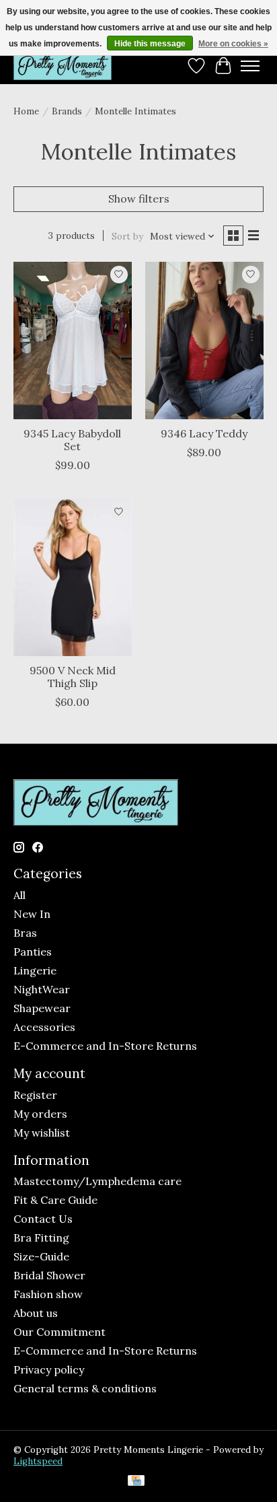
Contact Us (43, 1218)
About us (35, 1313)
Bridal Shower (49, 1275)
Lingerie (34, 970)
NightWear (41, 989)
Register (35, 1095)
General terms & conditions (85, 1388)
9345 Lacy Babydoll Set (72, 440)
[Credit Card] (136, 1482)
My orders (40, 1113)
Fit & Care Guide (55, 1200)
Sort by (127, 236)
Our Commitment (59, 1331)
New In (31, 914)
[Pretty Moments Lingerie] (62, 65)
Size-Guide (41, 1256)
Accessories (44, 1027)
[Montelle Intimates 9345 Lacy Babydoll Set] (72, 340)
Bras (25, 932)
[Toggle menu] (250, 65)
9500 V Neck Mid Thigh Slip (73, 677)
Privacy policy (48, 1369)
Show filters (138, 198)
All (19, 895)
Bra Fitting (41, 1237)
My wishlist (41, 1132)
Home (26, 111)
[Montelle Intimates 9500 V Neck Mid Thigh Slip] (72, 577)
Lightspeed (38, 1461)
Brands (67, 111)
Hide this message (150, 43)
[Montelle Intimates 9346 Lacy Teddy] (204, 340)
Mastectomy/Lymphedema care (97, 1181)
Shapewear (42, 1008)
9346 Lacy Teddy (204, 433)
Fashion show (48, 1294)
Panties (32, 951)
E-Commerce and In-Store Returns (105, 1045)
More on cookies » (233, 43)
